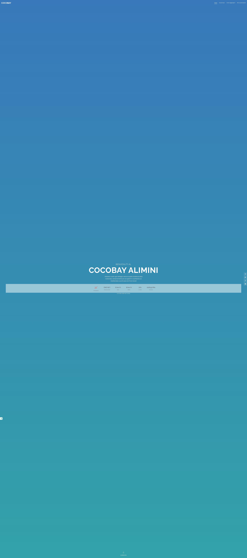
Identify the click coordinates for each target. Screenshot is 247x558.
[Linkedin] (245, 280)
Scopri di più (222, 2)
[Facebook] (245, 274)
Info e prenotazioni (241, 2)
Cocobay (6, 3)
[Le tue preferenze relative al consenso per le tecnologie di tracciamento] (1, 418)
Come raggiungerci (231, 2)
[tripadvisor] (245, 277)
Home (215, 2)
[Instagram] (245, 284)
